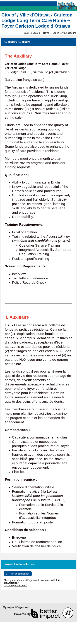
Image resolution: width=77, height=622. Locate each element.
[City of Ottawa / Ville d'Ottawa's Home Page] (38, 6)
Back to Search (32, 33)
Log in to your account (64, 33)
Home (46, 33)
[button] (67, 612)
